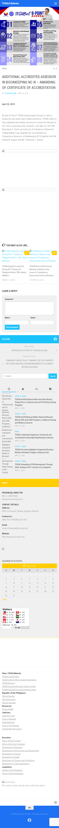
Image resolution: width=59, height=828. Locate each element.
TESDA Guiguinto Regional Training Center (19, 686)
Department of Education (12, 747)
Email (33, 318)
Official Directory (9, 699)
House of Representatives (12, 773)
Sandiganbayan (8, 722)
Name (8, 318)
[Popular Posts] (23, 389)
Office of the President (11, 741)
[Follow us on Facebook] (55, 339)
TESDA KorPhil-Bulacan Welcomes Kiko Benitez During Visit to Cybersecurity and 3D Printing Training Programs (35, 402)
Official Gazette (8, 696)
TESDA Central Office (10, 676)
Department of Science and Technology (18, 760)
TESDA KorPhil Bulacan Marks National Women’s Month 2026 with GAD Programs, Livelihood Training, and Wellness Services (35, 420)
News (4, 69)
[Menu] (55, 3)
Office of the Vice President (13, 744)
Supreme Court (8, 716)
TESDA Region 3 (8, 683)
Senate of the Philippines (12, 770)
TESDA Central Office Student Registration (19, 680)
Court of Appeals (9, 719)
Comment (9, 299)
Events (17, 396)
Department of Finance (11, 754)
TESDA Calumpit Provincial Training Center (19, 689)
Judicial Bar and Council (12, 729)
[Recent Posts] (9, 389)
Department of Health (10, 757)
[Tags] (50, 389)
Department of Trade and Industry (15, 764)
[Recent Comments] (36, 389)
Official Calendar (9, 703)
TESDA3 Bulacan (10, 3)
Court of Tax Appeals (10, 725)
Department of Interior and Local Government (20, 750)
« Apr (4, 599)
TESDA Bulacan (10, 93)
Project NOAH (7, 709)
